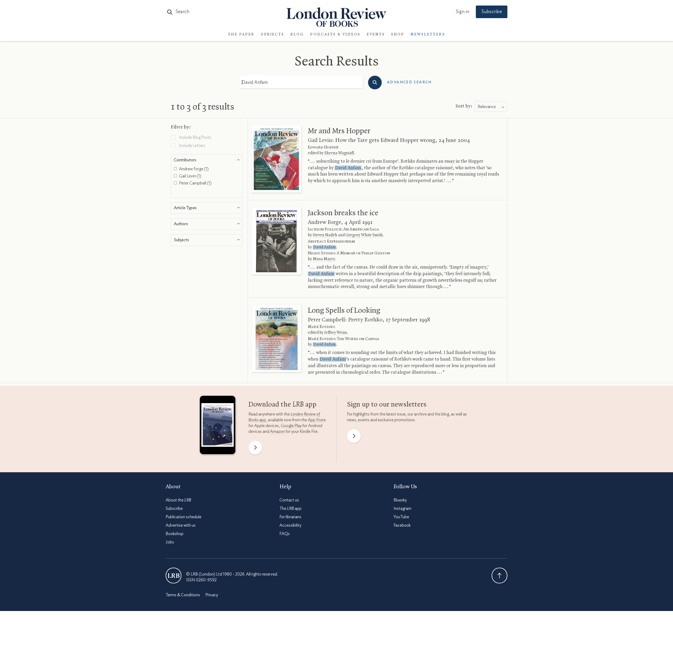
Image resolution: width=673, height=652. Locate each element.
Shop (397, 35)
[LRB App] (217, 426)
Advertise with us (181, 525)
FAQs (284, 534)
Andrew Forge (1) (193, 169)
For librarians (290, 517)
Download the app (282, 404)
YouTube (401, 517)
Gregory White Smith (364, 235)
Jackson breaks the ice (343, 213)
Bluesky (400, 500)
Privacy (211, 595)
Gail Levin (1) (189, 176)
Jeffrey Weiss (335, 333)
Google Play (291, 426)
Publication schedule (183, 517)
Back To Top (499, 575)
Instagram (402, 508)
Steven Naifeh (325, 235)
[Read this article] (276, 159)
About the (178, 500)
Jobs (170, 542)
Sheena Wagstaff (339, 153)
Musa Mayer (324, 259)
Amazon (277, 431)
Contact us (289, 500)
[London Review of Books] (173, 575)
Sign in (462, 11)
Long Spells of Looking (344, 311)
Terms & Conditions (183, 595)
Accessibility (290, 525)
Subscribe (491, 11)
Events (376, 35)
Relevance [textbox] (487, 107)
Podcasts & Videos (335, 35)
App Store (317, 420)
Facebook (402, 525)
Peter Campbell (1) (195, 183)
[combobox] (491, 106)
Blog (297, 35)
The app (290, 508)
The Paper (241, 35)
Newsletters (428, 35)
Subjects (272, 35)
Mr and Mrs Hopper (339, 131)
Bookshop (174, 534)
